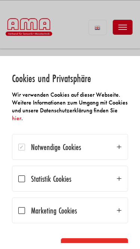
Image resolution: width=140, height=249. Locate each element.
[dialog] (70, 152)
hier (16, 118)
